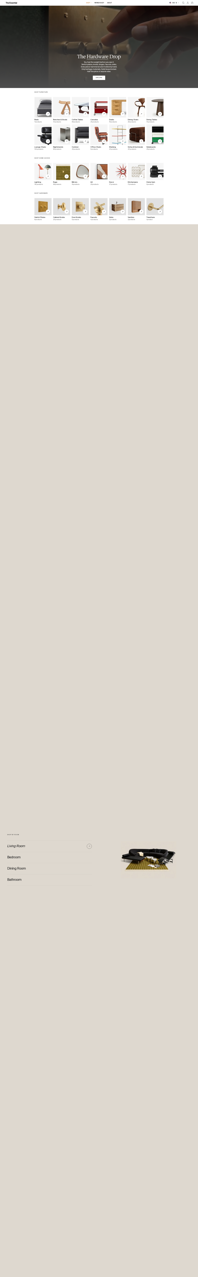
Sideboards (151, 147)
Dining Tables (151, 120)
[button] (183, 3)
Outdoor (75, 147)
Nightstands (58, 147)
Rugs (55, 182)
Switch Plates (39, 217)
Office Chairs (95, 147)
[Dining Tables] (155, 107)
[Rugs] (61, 171)
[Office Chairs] (99, 134)
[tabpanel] (49, 846)
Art (91, 182)
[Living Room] (89, 846)
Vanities (131, 217)
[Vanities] (136, 206)
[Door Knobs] (80, 206)
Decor (111, 182)
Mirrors (74, 182)
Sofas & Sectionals (135, 147)
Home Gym (150, 182)
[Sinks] (117, 206)
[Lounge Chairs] (43, 134)
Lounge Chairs (40, 147)
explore (99, 77)
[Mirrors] (80, 171)
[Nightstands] (61, 134)
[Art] (99, 171)
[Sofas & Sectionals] (136, 134)
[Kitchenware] (136, 171)
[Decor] (117, 171)
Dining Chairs (133, 120)
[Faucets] (99, 206)
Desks (111, 120)
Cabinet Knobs (59, 217)
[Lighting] (43, 171)
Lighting (37, 182)
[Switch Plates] (43, 206)
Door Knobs (76, 217)
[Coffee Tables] (80, 107)
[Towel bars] (155, 206)
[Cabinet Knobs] (61, 206)
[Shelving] (117, 134)
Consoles (94, 120)
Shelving (112, 147)
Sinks (111, 217)
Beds (36, 120)
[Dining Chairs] (136, 107)
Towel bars (150, 217)
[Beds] (43, 107)
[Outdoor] (80, 134)
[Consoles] (99, 107)
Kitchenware (133, 182)
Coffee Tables (77, 120)
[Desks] (117, 107)
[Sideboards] (155, 134)
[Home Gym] (155, 171)
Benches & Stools (60, 120)
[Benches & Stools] (61, 107)
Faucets (93, 217)
